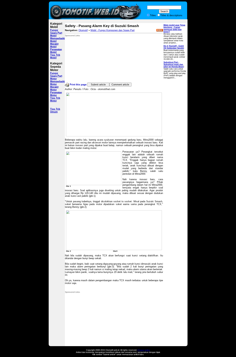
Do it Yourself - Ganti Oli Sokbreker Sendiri (174, 47)
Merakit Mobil (54, 45)
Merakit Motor (54, 88)
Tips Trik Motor (55, 99)
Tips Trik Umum (55, 110)
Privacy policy (144, 350)
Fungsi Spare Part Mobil (56, 33)
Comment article (120, 84)
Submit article (98, 84)
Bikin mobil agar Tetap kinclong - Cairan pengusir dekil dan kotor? (174, 28)
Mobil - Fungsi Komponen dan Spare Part (113, 30)
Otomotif (83, 30)
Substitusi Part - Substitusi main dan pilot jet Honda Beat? (174, 64)
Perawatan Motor (56, 94)
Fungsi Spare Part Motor (56, 76)
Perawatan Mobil (56, 51)
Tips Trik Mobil (55, 56)
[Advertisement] (92, 60)
